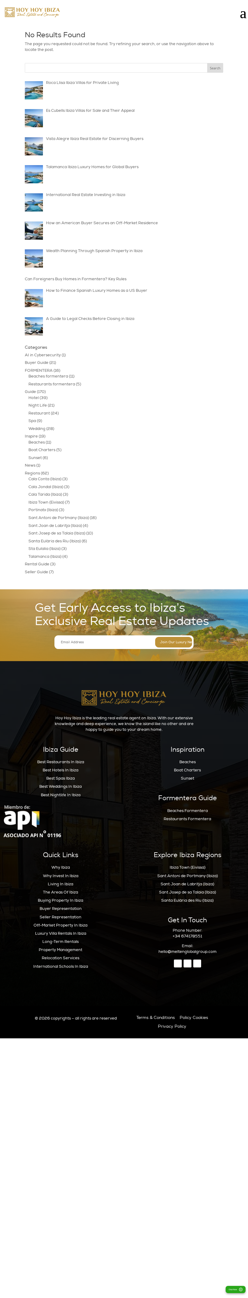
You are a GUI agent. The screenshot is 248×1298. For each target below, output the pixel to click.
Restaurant (39, 413)
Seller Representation (60, 917)
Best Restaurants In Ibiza (60, 762)
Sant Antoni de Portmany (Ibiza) (58, 517)
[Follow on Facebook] (178, 963)
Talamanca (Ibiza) (44, 556)
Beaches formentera (48, 376)
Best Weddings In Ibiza (60, 786)
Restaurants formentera (51, 384)
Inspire (31, 436)
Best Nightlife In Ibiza (60, 795)
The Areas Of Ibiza (60, 892)
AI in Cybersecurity (43, 355)
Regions (32, 473)
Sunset (35, 457)
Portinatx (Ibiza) (43, 510)
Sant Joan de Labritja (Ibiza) (55, 525)
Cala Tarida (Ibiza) (45, 494)
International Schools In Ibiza (60, 966)
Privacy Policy (172, 1026)
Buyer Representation (61, 908)
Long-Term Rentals (60, 941)
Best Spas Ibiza (60, 778)
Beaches (36, 442)
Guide (30, 391)
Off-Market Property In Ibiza (60, 925)
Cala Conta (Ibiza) (44, 479)
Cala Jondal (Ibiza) (45, 486)
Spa (32, 420)
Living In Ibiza (60, 884)
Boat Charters (41, 450)
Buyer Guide (36, 362)
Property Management (60, 949)
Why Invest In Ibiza (60, 876)
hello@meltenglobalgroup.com (187, 951)
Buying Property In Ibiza (60, 900)
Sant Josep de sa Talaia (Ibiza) (56, 533)
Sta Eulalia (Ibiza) (44, 548)
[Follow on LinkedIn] (197, 963)
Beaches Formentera (187, 810)
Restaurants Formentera (187, 819)
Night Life (37, 405)
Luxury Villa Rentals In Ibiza (60, 933)
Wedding (36, 428)
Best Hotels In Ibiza (60, 770)
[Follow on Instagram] (187, 963)
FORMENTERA (39, 370)
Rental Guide (37, 564)
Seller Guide (36, 572)
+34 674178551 (187, 936)
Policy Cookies (194, 1017)
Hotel (33, 397)
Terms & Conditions (155, 1017)
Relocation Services (60, 958)
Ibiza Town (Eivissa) (46, 502)
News (30, 465)
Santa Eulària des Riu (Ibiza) (54, 541)
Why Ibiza (60, 867)
